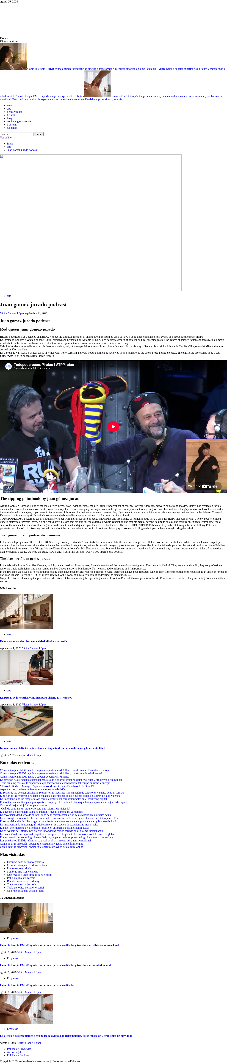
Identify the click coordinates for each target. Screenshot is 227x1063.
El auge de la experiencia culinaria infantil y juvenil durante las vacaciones (41, 811)
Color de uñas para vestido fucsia (25, 890)
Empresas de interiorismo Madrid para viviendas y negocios (36, 697)
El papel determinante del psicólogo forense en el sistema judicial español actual (44, 827)
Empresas (12, 938)
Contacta (12, 127)
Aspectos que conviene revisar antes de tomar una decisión (33, 789)
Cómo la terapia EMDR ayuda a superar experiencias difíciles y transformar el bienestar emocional (82, 68)
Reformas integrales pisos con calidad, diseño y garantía (33, 641)
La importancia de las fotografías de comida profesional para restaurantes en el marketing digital (53, 798)
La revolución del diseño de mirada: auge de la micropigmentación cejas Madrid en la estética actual (56, 814)
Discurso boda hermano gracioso (25, 861)
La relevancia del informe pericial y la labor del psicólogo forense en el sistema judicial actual (52, 830)
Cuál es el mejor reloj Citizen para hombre (23, 805)
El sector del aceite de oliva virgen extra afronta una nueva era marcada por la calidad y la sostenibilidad (58, 821)
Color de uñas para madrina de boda (27, 865)
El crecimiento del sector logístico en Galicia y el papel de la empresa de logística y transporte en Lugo (57, 837)
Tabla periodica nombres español (25, 887)
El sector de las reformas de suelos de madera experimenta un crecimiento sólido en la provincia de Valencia (60, 795)
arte (9, 108)
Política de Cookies (18, 1055)
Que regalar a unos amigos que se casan (29, 874)
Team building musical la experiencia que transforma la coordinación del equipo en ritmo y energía (67, 99)
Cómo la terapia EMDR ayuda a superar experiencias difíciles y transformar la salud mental (51, 773)
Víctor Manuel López (12, 313)
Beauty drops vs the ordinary (23, 881)
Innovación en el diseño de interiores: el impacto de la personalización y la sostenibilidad (52, 748)
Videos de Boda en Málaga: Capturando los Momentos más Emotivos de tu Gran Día (47, 786)
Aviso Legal (14, 1052)
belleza (11, 114)
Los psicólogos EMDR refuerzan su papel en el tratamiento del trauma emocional (45, 840)
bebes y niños (14, 111)
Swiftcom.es (26, 20)
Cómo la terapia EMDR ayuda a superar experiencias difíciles (49, 96)
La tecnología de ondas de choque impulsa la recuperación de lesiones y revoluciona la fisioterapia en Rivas (60, 818)
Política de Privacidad (19, 1048)
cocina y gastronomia (19, 121)
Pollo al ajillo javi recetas (21, 877)
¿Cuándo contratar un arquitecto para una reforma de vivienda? (35, 808)
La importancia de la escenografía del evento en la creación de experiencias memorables (49, 824)
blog (9, 118)
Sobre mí (12, 124)
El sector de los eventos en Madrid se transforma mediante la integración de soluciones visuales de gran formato (62, 792)
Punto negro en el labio (20, 868)
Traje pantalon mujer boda (21, 884)
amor (10, 105)
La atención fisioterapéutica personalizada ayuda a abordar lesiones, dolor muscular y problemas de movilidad (61, 779)
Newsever (57, 1061)
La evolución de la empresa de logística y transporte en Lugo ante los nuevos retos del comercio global (57, 834)
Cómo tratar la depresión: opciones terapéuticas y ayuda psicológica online (41, 843)
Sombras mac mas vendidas (22, 871)
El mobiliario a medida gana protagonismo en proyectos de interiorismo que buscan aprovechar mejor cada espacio (64, 802)
